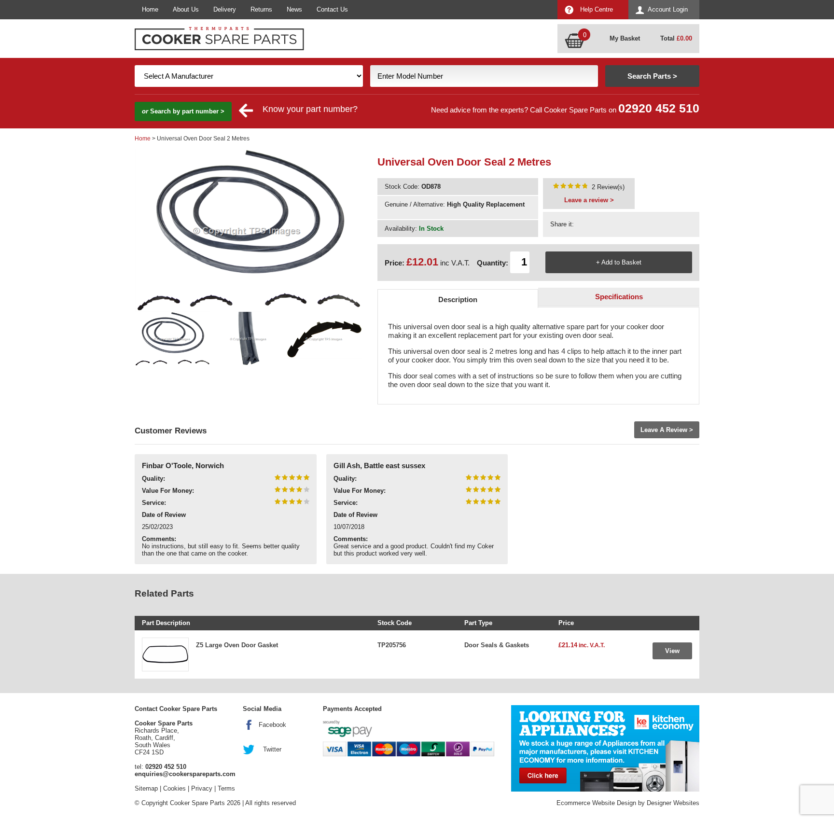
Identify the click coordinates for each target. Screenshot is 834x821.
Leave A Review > (666, 429)
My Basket (625, 38)
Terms (226, 788)
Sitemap (146, 788)
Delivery (224, 9)
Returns (261, 9)
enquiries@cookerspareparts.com (185, 774)
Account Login (668, 9)
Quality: (153, 478)
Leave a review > (589, 200)
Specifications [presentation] (619, 296)
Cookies (174, 788)
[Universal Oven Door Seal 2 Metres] (570, 187)
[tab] (458, 298)
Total (676, 38)
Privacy (201, 788)
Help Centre (596, 9)
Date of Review (164, 514)
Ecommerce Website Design (596, 803)
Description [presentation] (457, 299)
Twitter (272, 749)
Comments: (159, 539)
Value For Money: (168, 490)
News (294, 9)
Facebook (272, 724)
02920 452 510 (658, 108)
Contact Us (332, 9)
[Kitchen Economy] (605, 748)
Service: (154, 502)
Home (150, 9)
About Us (186, 9)
